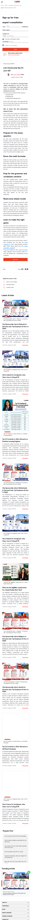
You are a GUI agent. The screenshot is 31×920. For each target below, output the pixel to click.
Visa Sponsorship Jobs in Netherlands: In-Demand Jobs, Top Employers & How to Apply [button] (15, 490)
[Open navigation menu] (2, 1)
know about (6, 30)
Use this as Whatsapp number (12, 39)
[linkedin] (27, 269)
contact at (6, 33)
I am (4, 26)
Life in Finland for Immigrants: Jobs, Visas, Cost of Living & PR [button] (13, 540)
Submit (15, 49)
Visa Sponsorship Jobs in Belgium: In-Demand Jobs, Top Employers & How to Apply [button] (15, 639)
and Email (6, 41)
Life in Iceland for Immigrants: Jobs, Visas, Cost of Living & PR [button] (14, 376)
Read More (25, 345)
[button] (15, 282)
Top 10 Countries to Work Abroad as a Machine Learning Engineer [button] (15, 440)
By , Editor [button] (17, 74)
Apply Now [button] (15, 259)
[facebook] (23, 269)
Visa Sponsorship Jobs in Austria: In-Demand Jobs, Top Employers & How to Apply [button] (15, 689)
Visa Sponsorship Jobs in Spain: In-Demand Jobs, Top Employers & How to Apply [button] (15, 862)
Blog (6, 5)
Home (2, 5)
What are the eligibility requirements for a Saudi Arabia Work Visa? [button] (14, 589)
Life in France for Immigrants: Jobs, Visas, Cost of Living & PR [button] (13, 803)
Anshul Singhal (17, 74)
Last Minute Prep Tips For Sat (15, 5)
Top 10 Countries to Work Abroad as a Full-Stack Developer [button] (15, 754)
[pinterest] (25, 269)
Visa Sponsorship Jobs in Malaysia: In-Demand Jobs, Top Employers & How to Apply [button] (15, 326)
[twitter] (22, 269)
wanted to (25, 26)
